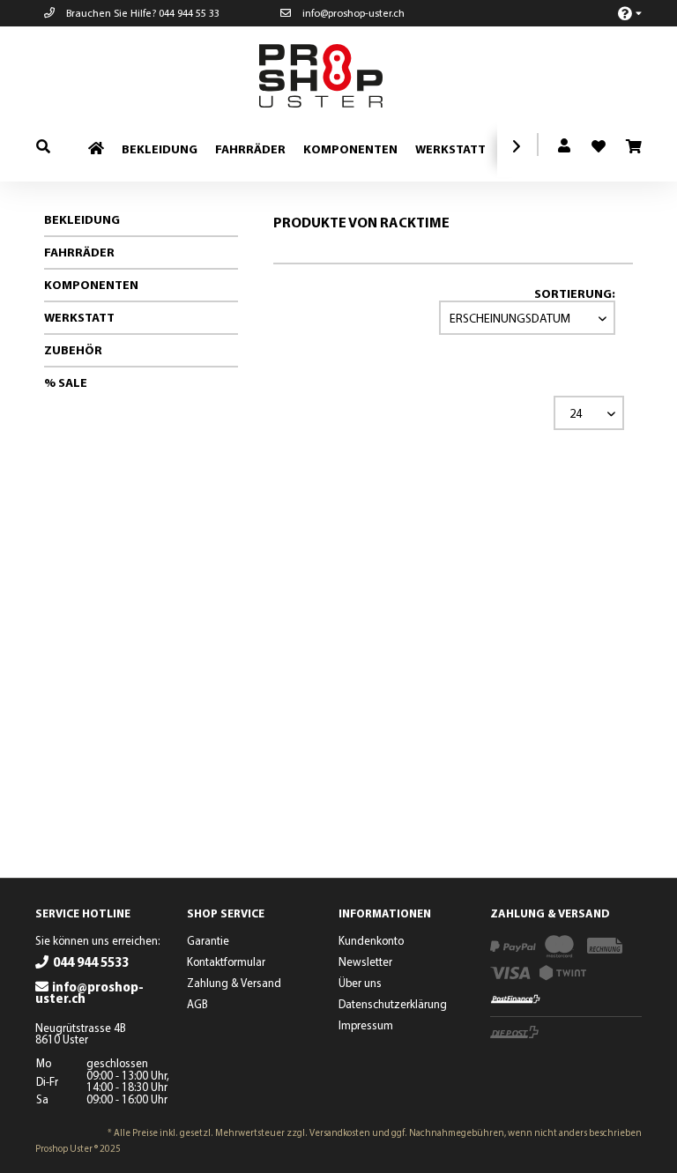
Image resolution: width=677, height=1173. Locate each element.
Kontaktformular (226, 961)
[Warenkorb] (633, 147)
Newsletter (365, 961)
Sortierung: (574, 293)
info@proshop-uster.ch (352, 12)
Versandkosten (339, 1132)
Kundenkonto (371, 940)
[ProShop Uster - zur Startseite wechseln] (343, 76)
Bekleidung (82, 219)
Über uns (360, 983)
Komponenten (91, 285)
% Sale (65, 382)
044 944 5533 (91, 962)
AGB (197, 1004)
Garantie (208, 940)
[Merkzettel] (591, 141)
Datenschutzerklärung (392, 1004)
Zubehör (73, 350)
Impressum (365, 1025)
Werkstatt (79, 317)
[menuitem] (620, 13)
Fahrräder (79, 252)
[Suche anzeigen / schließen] (43, 146)
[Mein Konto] (565, 146)
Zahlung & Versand (234, 983)
